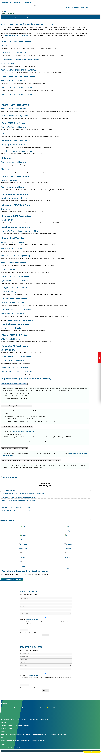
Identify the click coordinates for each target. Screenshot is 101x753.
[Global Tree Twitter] (17, 747)
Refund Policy (14, 719)
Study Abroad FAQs (14, 740)
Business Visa (49, 713)
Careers (25, 707)
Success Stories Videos (16, 734)
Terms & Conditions (33, 719)
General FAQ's (4, 740)
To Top (98, 744)
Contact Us (58, 707)
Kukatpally (26, 725)
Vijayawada (3, 728)
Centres (48, 17)
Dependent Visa (33, 713)
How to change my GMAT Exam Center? (14, 383)
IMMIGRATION (18, 3)
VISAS (68, 7)
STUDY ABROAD (6, 3)
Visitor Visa (17, 713)
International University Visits (36, 707)
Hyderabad (3, 725)
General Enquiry (44, 719)
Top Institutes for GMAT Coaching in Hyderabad (16, 507)
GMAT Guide (87, 752)
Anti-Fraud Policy (5, 719)
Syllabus (16, 17)
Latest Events (10, 707)
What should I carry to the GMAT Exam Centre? (16, 406)
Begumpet (10, 725)
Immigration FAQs (25, 740)
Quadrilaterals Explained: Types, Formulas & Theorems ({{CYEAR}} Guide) (23, 493)
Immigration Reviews (50, 734)
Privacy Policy (22, 719)
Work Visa (41, 713)
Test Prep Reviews (62, 734)
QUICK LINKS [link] (85, 7)
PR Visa (10, 713)
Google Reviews (5, 734)
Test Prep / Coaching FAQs (38, 740)
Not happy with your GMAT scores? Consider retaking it (18, 497)
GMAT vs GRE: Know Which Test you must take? (16, 511)
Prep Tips (42, 17)
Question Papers (25, 17)
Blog (47, 707)
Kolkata (10, 728)
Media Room (18, 707)
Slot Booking (34, 17)
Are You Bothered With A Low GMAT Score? (20, 320)
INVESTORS (75, 7)
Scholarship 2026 (73, 707)
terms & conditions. (32, 619)
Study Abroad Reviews (37, 734)
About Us (3, 707)
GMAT (5, 11)
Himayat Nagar (18, 725)
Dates (11, 17)
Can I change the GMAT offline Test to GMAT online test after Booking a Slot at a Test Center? (31, 460)
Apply (45, 635)
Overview (5, 17)
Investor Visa (24, 713)
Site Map (51, 707)
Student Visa (4, 713)
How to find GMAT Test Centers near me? (15, 448)
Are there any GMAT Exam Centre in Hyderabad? (17, 426)
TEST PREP (28, 3)
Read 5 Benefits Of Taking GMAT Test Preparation (22, 101)
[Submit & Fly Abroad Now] (9, 477)
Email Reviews (26, 734)
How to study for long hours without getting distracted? (18, 500)
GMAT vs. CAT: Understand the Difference (14, 504)
